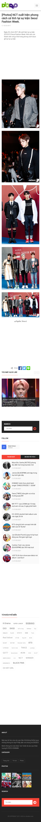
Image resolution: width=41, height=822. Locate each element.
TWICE (24, 647)
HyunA (24, 638)
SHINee (29, 628)
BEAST (5, 643)
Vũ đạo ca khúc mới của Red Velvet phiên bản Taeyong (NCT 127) (19, 401)
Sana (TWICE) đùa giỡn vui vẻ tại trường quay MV (23, 495)
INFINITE (19, 633)
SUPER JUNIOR (18, 623)
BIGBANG (30, 623)
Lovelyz (32, 648)
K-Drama (6, 623)
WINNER (29, 658)
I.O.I (14, 658)
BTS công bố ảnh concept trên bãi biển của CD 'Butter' (24, 526)
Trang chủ (6, 760)
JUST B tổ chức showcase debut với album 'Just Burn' (25, 557)
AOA (30, 638)
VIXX (29, 653)
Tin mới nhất (11, 456)
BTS (30, 643)
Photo (22, 760)
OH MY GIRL (8, 668)
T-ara (32, 633)
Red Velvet (8, 637)
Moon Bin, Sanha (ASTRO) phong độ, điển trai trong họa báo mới (24, 464)
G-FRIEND (6, 648)
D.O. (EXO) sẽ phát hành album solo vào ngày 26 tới (24, 515)
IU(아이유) (15, 648)
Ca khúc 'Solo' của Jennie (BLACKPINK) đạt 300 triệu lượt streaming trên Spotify (23, 547)
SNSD (12, 628)
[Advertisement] (20, 60)
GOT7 (5, 653)
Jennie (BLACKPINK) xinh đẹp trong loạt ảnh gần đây (24, 474)
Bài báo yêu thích (30, 456)
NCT (21, 658)
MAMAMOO (6, 663)
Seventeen (14, 653)
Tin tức (15, 760)
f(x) (35, 628)
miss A (5, 633)
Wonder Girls (22, 643)
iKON (23, 653)
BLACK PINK (18, 663)
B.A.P (35, 653)
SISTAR (12, 643)
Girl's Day (21, 628)
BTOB (17, 638)
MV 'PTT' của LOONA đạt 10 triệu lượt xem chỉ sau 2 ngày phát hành (24, 505)
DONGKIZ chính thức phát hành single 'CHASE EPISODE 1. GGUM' (23, 484)
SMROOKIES (6, 658)
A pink (12, 633)
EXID (26, 633)
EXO (5, 628)
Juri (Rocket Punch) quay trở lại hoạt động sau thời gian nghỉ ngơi (25, 536)
